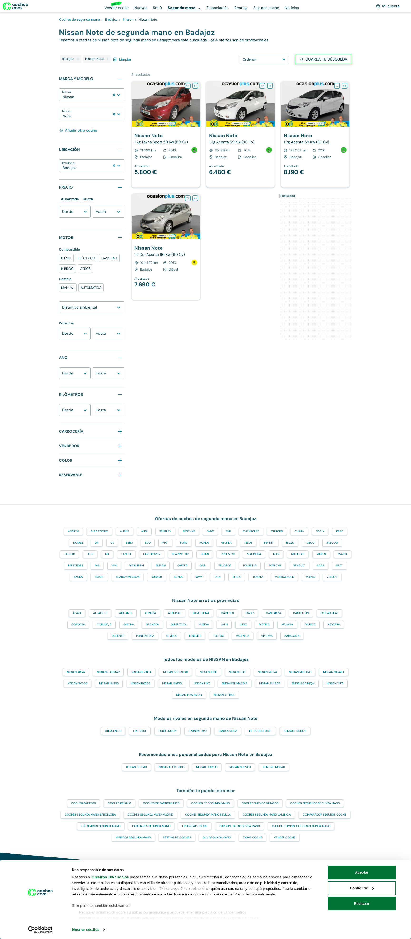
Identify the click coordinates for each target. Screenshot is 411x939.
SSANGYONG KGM (127, 577)
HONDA (204, 543)
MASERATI (297, 554)
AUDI (144, 531)
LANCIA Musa (228, 731)
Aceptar (361, 872)
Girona (128, 624)
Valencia (242, 636)
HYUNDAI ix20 (197, 731)
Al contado (70, 199)
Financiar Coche (194, 826)
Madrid (264, 624)
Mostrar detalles (85, 930)
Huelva (204, 624)
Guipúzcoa (179, 624)
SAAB (320, 565)
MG (97, 565)
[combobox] (63, 97)
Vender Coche (284, 837)
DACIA (320, 531)
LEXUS (205, 554)
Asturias (174, 613)
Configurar (359, 888)
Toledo (218, 636)
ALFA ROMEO (99, 531)
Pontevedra (145, 636)
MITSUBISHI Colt (260, 731)
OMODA (182, 565)
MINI (114, 565)
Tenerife (195, 636)
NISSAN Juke (208, 672)
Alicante (125, 613)
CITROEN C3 (113, 731)
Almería (150, 613)
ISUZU (290, 543)
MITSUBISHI (136, 565)
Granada (152, 624)
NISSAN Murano (300, 672)
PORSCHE (275, 565)
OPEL (203, 565)
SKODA (78, 577)
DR (96, 543)
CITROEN (277, 531)
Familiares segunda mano (151, 826)
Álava (77, 613)
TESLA (236, 577)
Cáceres (227, 613)
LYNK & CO (228, 554)
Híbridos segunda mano (133, 837)
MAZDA (342, 554)
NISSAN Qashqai (303, 683)
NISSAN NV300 (140, 683)
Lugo (243, 624)
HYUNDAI (226, 543)
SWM (198, 577)
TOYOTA (258, 577)
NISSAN (161, 565)
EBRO (129, 543)
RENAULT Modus (295, 731)
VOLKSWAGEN (284, 577)
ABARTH (73, 531)
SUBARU (156, 577)
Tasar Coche (252, 837)
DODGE (78, 543)
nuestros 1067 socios (110, 877)
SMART (99, 577)
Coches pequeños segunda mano (315, 803)
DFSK (339, 531)
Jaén (224, 624)
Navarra (334, 624)
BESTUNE (189, 531)
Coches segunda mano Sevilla (208, 815)
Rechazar (362, 903)
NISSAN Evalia (141, 672)
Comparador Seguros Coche (324, 815)
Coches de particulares (161, 803)
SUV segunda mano (217, 837)
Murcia (310, 624)
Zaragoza (291, 636)
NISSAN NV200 (77, 683)
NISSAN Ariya (76, 672)
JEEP (90, 554)
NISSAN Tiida (335, 683)
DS (112, 543)
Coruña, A (104, 624)
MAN (276, 554)
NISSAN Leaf (237, 672)
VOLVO (310, 577)
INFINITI (269, 543)
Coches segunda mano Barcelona (90, 815)
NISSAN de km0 (136, 767)
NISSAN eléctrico (171, 767)
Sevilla (171, 636)
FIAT (165, 543)
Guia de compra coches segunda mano (301, 826)
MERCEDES (75, 565)
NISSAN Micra (267, 672)
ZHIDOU (332, 577)
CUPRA (299, 531)
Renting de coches (177, 837)
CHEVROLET (251, 531)
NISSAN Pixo (202, 683)
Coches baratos (83, 803)
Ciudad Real (329, 613)
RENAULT (299, 565)
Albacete (100, 613)
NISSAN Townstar (189, 695)
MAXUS (321, 554)
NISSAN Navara (333, 672)
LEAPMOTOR (180, 554)
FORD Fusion (167, 731)
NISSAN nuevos (240, 767)
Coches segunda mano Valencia (267, 815)
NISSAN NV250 (109, 683)
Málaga (287, 624)
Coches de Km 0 (119, 803)
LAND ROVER (151, 554)
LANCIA (126, 554)
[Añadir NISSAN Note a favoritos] (188, 86)
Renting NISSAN (274, 767)
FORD (183, 543)
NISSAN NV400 (172, 683)
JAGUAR (69, 554)
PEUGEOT (224, 565)
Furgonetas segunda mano (239, 826)
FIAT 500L (140, 731)
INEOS (248, 543)
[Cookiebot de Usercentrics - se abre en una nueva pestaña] (40, 929)
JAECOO (332, 543)
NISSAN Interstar (175, 672)
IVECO (310, 543)
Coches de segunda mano (210, 803)
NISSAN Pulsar (269, 683)
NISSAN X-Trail (224, 695)
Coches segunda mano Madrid (150, 815)
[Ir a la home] (15, 6)
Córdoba (78, 624)
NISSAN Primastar (234, 683)
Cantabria (273, 613)
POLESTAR (250, 565)
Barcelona (201, 613)
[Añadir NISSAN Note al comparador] (195, 86)
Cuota (88, 199)
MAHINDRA (254, 554)
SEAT (339, 565)
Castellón (301, 613)
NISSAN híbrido (206, 767)
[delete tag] (78, 59)
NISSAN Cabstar (108, 672)
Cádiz (250, 613)
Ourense (118, 636)
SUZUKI (178, 577)
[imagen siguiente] (196, 104)
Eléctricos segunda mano (100, 826)
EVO (148, 543)
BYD (228, 531)
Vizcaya (267, 636)
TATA (217, 577)
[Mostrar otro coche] (165, 123)
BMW (210, 531)
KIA (107, 554)
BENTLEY (165, 531)
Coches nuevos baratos (260, 803)
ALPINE (124, 531)
